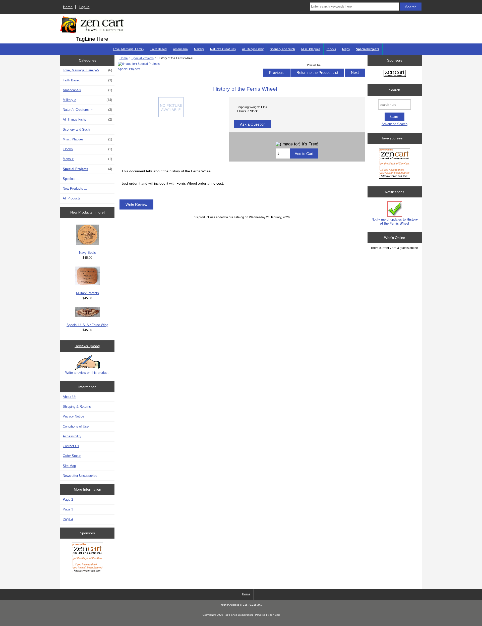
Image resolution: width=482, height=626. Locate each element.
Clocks (331, 49)
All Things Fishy (253, 49)
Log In (84, 7)
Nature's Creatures (223, 49)
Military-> (87, 100)
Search (394, 90)
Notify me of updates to (395, 221)
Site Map (69, 466)
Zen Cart (275, 614)
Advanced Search (394, 124)
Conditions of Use (76, 426)
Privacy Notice (73, 416)
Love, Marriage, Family (128, 49)
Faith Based (158, 49)
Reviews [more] (87, 346)
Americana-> (87, 90)
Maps (346, 49)
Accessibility (72, 436)
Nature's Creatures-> (87, 110)
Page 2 (68, 499)
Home (68, 7)
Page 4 (68, 519)
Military (199, 49)
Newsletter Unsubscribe (80, 476)
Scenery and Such (282, 49)
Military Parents (87, 293)
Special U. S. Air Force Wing (87, 325)
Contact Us (71, 446)
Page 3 (68, 509)
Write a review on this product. (87, 373)
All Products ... (74, 198)
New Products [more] (87, 212)
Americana (180, 49)
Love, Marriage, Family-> (87, 70)
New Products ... (75, 188)
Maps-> (87, 159)
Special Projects (143, 58)
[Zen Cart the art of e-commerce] (87, 559)
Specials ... (71, 179)
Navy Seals (87, 252)
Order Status (72, 456)
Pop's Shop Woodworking (239, 614)
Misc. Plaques (310, 49)
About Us (69, 397)
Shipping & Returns (77, 406)
